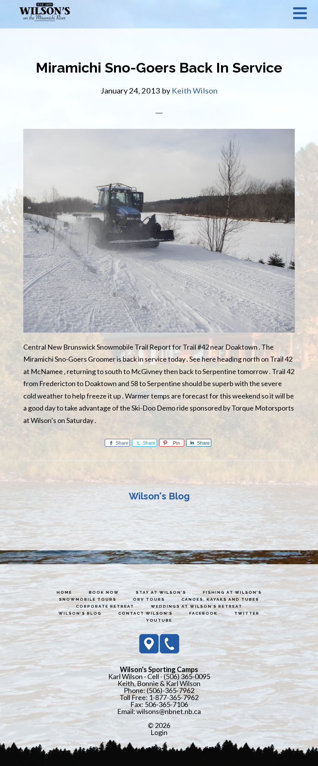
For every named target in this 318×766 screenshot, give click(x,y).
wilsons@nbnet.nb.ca (169, 711)
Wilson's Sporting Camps (45, 12)
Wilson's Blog (159, 496)
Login (159, 732)
